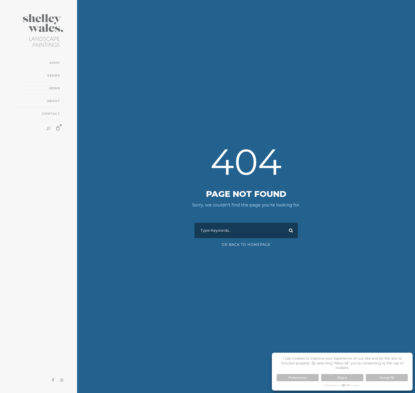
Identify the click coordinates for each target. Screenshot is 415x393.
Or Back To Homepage (246, 244)
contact (51, 113)
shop (54, 63)
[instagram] (61, 380)
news (54, 88)
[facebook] (53, 380)
